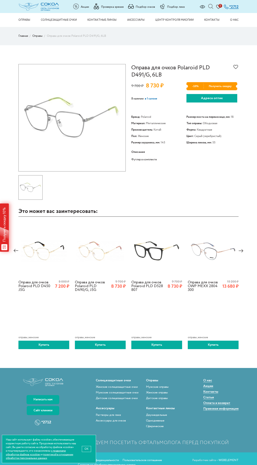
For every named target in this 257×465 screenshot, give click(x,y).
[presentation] (16, 250)
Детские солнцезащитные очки (117, 398)
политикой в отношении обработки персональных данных (39, 456)
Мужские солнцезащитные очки (117, 392)
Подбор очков (145, 7)
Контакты (211, 20)
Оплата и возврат (216, 403)
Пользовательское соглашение (142, 460)
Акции (85, 7)
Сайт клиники (42, 410)
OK (86, 449)
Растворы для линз (108, 415)
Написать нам (42, 399)
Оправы (24, 20)
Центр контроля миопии (174, 20)
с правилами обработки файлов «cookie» (36, 452)
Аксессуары (135, 20)
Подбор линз (176, 7)
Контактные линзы (101, 20)
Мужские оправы (157, 387)
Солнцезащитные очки (59, 20)
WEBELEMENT (229, 460)
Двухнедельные (156, 415)
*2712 (46, 422)
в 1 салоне (151, 99)
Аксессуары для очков (111, 420)
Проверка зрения (112, 7)
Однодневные (155, 420)
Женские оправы (157, 392)
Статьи (208, 397)
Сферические (155, 426)
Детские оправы (157, 398)
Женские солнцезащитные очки (117, 387)
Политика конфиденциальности (98, 460)
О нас (234, 20)
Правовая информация (221, 409)
